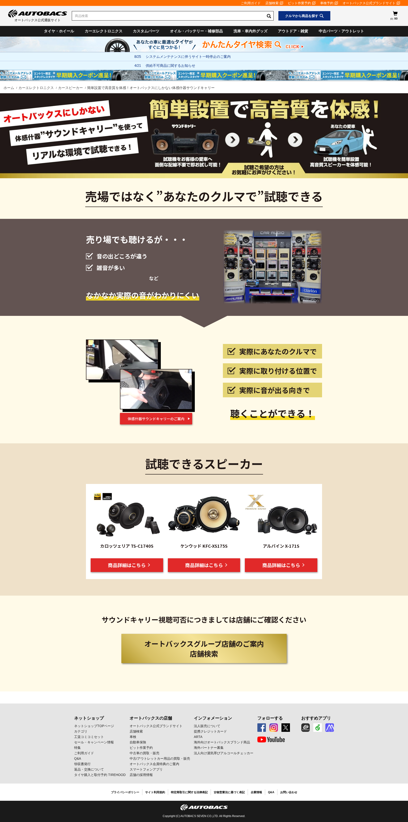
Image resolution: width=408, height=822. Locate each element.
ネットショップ (89, 718)
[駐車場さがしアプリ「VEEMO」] (317, 727)
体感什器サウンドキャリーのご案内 (156, 418)
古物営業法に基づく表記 (229, 792)
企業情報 (256, 792)
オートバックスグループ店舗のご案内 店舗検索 (204, 648)
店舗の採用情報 (141, 775)
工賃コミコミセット (89, 737)
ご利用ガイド (251, 3)
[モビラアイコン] (329, 727)
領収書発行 (82, 764)
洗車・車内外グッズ (251, 31)
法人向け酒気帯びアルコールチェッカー (223, 753)
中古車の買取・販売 (144, 753)
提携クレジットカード (210, 731)
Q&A (77, 758)
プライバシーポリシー (125, 792)
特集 (77, 748)
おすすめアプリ (316, 718)
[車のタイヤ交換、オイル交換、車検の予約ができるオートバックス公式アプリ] (305, 727)
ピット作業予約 (299, 3)
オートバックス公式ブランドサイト (369, 3)
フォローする (270, 718)
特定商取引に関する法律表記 (189, 792)
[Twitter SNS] (285, 727)
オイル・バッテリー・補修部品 (196, 31)
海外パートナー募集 (209, 748)
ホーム (9, 88)
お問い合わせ (288, 792)
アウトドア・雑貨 (293, 31)
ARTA (198, 737)
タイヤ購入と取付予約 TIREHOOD (100, 775)
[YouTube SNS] (271, 739)
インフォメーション (213, 718)
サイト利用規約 (155, 792)
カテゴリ (80, 731)
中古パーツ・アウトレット (341, 31)
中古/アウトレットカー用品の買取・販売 (160, 758)
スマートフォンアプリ (146, 769)
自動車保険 (138, 742)
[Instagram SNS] (273, 727)
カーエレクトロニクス (104, 31)
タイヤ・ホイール (59, 31)
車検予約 (326, 3)
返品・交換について (89, 769)
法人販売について (207, 726)
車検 (133, 737)
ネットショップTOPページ (94, 726)
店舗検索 (272, 3)
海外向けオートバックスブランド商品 (222, 742)
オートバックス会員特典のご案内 (154, 764)
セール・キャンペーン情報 (94, 742)
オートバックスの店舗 (151, 718)
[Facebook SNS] (261, 727)
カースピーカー (70, 88)
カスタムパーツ (146, 31)
